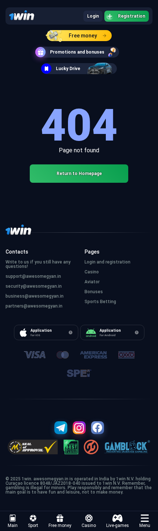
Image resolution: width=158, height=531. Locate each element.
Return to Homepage (79, 173)
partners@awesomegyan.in (34, 306)
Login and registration (107, 262)
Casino (89, 525)
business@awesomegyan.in (35, 296)
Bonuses (94, 292)
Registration (131, 16)
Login (93, 16)
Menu (144, 525)
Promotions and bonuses (77, 52)
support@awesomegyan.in (33, 276)
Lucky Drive (68, 68)
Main (13, 525)
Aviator (92, 282)
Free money (83, 36)
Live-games (117, 525)
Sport (33, 525)
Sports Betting (100, 301)
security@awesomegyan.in (34, 286)
